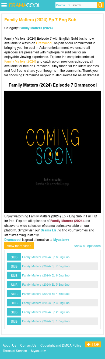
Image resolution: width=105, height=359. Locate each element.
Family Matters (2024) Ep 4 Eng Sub (45, 293)
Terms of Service (15, 350)
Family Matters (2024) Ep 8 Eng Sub (45, 257)
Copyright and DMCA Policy (60, 345)
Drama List (49, 230)
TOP (94, 344)
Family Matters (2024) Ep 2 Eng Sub (45, 312)
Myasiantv (61, 239)
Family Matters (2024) (36, 27)
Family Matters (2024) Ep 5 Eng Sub (45, 284)
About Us (9, 345)
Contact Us (28, 345)
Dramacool (44, 42)
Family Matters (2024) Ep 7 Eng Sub (45, 266)
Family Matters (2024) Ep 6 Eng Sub (45, 275)
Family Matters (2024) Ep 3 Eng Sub (45, 302)
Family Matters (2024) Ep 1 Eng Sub (45, 321)
